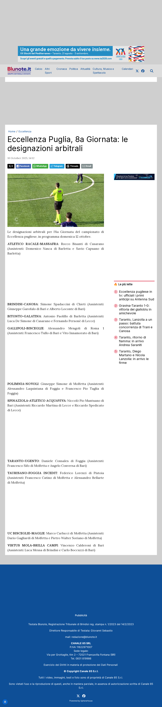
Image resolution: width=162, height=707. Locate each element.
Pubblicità (81, 615)
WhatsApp (41, 166)
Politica (73, 68)
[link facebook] (143, 70)
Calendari (127, 68)
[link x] (137, 70)
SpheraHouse (87, 701)
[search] (152, 70)
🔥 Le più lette (123, 284)
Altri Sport (48, 70)
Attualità (85, 68)
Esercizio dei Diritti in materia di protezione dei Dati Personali (81, 664)
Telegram (58, 166)
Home (11, 131)
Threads (74, 166)
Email (88, 166)
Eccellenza (25, 131)
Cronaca (61, 68)
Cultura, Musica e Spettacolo (103, 70)
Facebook (24, 166)
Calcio (38, 68)
